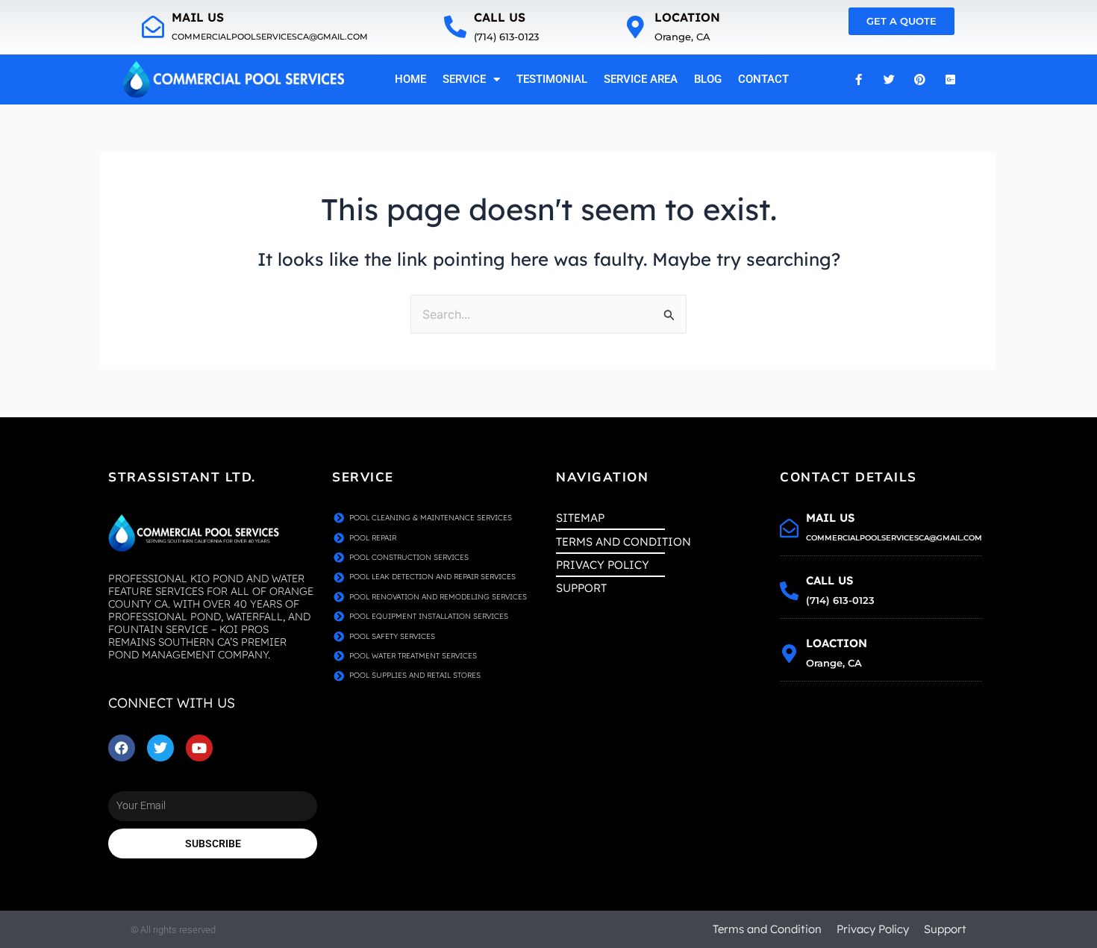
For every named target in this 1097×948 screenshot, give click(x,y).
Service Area (641, 79)
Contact (763, 79)
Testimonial (551, 79)
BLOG (708, 79)
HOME (410, 79)
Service (464, 79)
